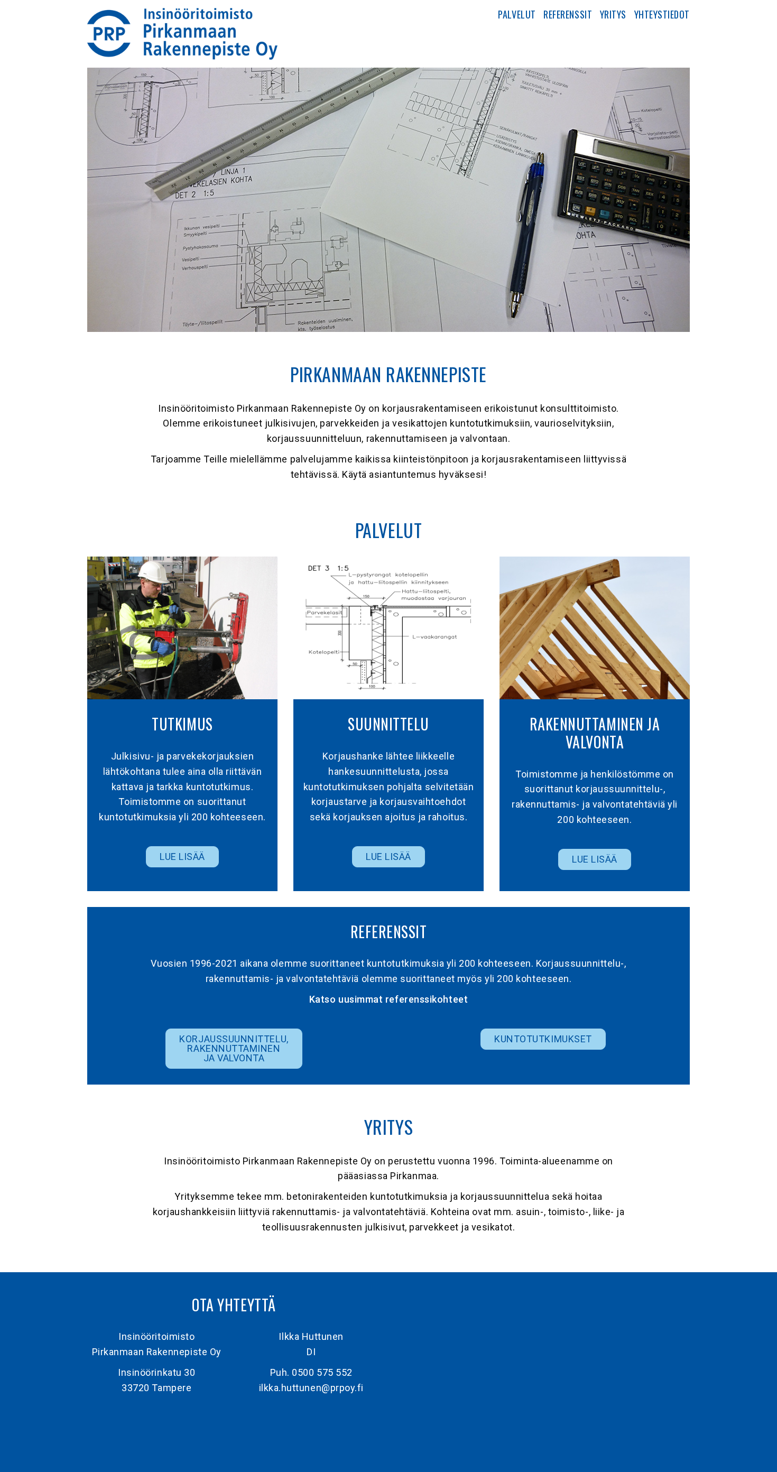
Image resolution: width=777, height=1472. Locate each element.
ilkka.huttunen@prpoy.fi (311, 1387)
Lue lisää (182, 856)
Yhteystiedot (662, 14)
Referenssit (567, 14)
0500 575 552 (322, 1372)
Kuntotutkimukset (543, 1038)
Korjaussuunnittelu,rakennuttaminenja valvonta (233, 1048)
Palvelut (516, 14)
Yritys (613, 14)
